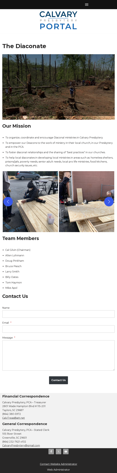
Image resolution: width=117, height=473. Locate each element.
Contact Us (58, 380)
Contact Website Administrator (58, 464)
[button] (30, 201)
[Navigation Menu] (87, 4)
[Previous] (8, 201)
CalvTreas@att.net (13, 418)
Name (6, 307)
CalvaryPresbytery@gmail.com (21, 445)
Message (8, 337)
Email (6, 322)
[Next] (109, 201)
